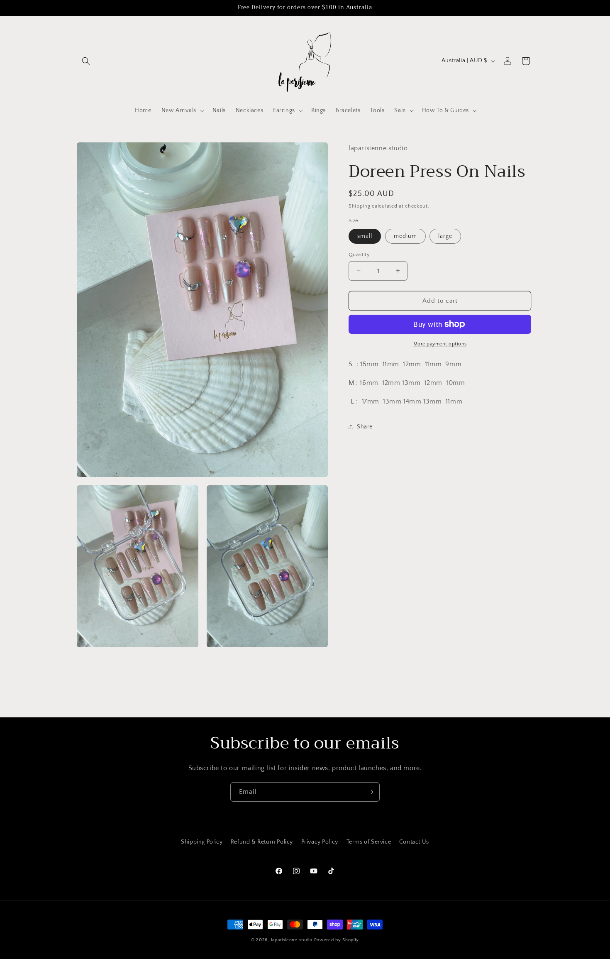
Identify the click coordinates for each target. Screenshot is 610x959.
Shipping (360, 205)
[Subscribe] (370, 792)
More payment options (440, 344)
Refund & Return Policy (262, 842)
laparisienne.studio (292, 939)
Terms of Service (368, 842)
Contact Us (414, 842)
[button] (86, 61)
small (364, 235)
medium (405, 235)
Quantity (359, 254)
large (445, 235)
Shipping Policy (201, 842)
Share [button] (365, 426)
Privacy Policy (319, 842)
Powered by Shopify (336, 939)
